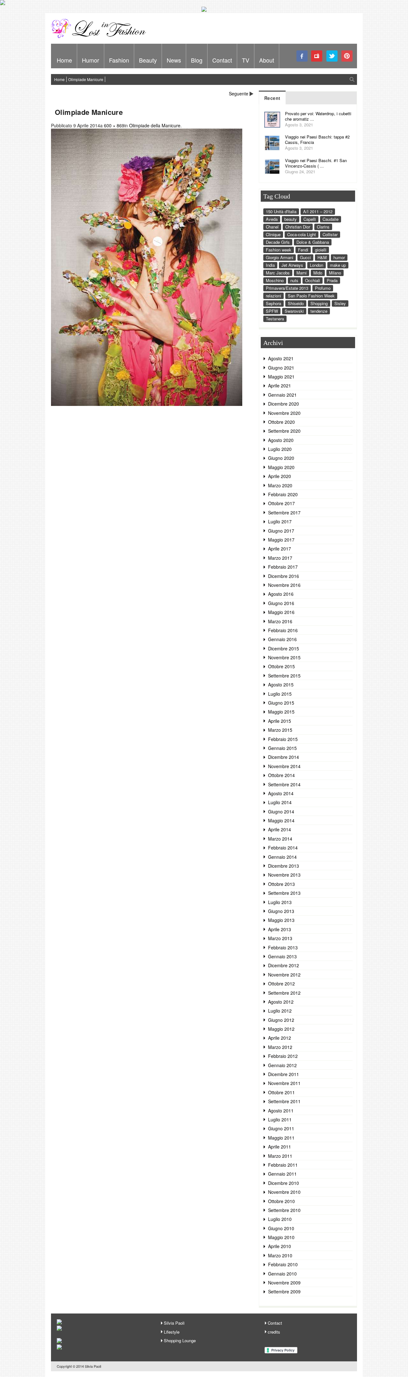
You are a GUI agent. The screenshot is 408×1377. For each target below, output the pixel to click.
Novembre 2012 (284, 974)
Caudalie (331, 219)
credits (274, 1332)
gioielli (320, 250)
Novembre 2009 (284, 1282)
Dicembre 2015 (283, 648)
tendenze (318, 311)
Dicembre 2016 (283, 576)
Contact (222, 60)
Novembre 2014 (284, 766)
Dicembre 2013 (283, 866)
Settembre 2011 (284, 1101)
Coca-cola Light (301, 234)
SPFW (272, 311)
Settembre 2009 (284, 1291)
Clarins (323, 227)
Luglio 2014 (280, 802)
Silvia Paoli (174, 1323)
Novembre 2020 (284, 413)
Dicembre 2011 (283, 1074)
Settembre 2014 (284, 784)
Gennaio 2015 (282, 748)
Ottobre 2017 (281, 503)
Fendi (303, 250)
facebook (302, 56)
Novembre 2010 (284, 1192)
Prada (332, 280)
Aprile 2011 (279, 1146)
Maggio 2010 (281, 1237)
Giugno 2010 (281, 1228)
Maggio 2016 (281, 612)
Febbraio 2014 (283, 847)
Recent (272, 98)
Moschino (275, 280)
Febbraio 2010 (283, 1264)
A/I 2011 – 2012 (317, 211)
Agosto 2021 (281, 358)
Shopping (319, 303)
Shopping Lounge (180, 1340)
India (270, 265)
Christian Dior (297, 227)
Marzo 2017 (280, 558)
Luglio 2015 (280, 694)
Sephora (273, 303)
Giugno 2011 (281, 1128)
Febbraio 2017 (283, 567)
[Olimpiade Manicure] (146, 404)
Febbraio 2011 (283, 1165)
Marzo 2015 (280, 730)
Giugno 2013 (281, 911)
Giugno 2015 (281, 703)
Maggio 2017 (281, 539)
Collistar (330, 234)
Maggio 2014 (281, 820)
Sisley (340, 303)
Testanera (275, 319)
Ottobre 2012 (281, 983)
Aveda (272, 219)
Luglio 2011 (280, 1119)
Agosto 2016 (281, 594)
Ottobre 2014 (281, 775)
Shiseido (296, 303)
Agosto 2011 (281, 1110)
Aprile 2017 (279, 548)
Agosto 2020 (281, 440)
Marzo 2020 (280, 485)
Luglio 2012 (280, 1010)
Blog (196, 60)
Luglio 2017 (280, 521)
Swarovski (294, 311)
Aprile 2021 (279, 385)
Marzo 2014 (280, 838)
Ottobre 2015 (281, 666)
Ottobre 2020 (281, 422)
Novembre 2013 (284, 875)
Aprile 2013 (279, 929)
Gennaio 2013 (282, 956)
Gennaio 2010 (282, 1273)
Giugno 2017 (281, 531)
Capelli (309, 219)
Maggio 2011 (281, 1137)
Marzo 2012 (280, 1047)
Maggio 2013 (281, 920)
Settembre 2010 (284, 1210)
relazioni (273, 296)
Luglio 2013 (280, 902)
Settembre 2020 (284, 431)
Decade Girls (278, 242)
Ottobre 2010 (281, 1201)
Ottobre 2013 (281, 884)
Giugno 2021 (281, 367)
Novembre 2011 (284, 1083)
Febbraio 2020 (283, 494)
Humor (90, 60)
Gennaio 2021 (282, 395)
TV (245, 60)
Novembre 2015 (284, 657)
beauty (290, 219)
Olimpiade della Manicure (154, 125)
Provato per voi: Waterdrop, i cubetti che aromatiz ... (318, 116)
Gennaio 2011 (282, 1174)
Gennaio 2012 (282, 1065)
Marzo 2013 (280, 938)
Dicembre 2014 (283, 757)
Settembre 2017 (284, 512)
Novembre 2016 (284, 585)
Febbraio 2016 (283, 630)
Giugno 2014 (281, 811)
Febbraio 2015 (283, 739)
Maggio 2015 (281, 711)
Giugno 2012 (281, 1020)
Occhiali (312, 280)
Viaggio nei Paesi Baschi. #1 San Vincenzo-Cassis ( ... (316, 163)
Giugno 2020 (281, 458)
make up (338, 265)
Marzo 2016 (280, 621)
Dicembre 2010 (283, 1183)
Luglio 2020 (280, 449)
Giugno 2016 (281, 603)
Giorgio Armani (279, 257)
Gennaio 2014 (282, 857)
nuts (294, 280)
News (174, 60)
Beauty (148, 60)
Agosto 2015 (281, 684)
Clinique (273, 234)
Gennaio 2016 (282, 639)
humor (339, 257)
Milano (335, 273)
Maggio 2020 (281, 467)
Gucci (305, 257)
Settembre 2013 (284, 893)
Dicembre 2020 (283, 403)
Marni (301, 273)
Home (64, 60)
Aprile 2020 (279, 476)
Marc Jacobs (278, 273)
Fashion (119, 60)
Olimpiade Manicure (85, 79)
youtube (317, 56)
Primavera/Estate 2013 (287, 288)
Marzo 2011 (280, 1156)
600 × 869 (114, 125)
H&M (322, 257)
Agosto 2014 (281, 793)
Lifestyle (171, 1332)
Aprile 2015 (279, 721)
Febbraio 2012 (283, 1056)
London (316, 265)
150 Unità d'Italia (281, 211)
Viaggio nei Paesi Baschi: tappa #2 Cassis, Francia (317, 139)
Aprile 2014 (279, 829)
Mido (317, 273)
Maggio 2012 (281, 1029)
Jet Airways (292, 265)
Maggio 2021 (281, 376)
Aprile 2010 (279, 1246)
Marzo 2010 (280, 1255)
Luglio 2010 (280, 1219)
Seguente (238, 93)
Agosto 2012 (281, 1002)
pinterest (347, 56)
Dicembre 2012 (283, 965)
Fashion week (278, 250)
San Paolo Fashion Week (311, 296)
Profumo (323, 288)
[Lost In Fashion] (100, 37)
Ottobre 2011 (281, 1092)
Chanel (272, 227)
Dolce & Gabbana (312, 242)
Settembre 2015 (284, 675)
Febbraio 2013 (283, 947)
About (266, 60)
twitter (332, 56)
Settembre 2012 (284, 993)
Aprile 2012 (279, 1038)
